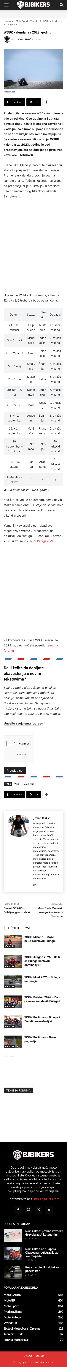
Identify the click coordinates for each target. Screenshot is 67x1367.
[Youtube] (49, 1210)
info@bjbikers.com (46, 1199)
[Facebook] (18, 1210)
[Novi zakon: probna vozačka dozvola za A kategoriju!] (13, 1235)
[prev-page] (6, 1054)
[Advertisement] (33, 248)
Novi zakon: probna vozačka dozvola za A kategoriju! (44, 1232)
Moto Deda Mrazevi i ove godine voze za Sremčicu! (50, 912)
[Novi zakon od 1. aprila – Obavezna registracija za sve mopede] (13, 1253)
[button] (6, 5)
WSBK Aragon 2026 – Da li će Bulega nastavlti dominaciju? (42, 961)
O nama (28, 1355)
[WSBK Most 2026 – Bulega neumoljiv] (13, 981)
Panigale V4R (46, 541)
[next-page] (12, 1054)
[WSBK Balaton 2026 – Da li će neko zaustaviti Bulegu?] (13, 1001)
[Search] (62, 5)
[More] (46, 102)
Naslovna (9, 21)
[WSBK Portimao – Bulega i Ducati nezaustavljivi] (13, 1022)
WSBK (17, 784)
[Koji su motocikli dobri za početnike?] (13, 1272)
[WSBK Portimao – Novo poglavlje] (13, 1042)
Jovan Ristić (24, 39)
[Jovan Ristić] (7, 39)
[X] (38, 1210)
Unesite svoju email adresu (25, 723)
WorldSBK (35, 21)
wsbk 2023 (29, 784)
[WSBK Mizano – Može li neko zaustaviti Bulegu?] (13, 941)
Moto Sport (22, 21)
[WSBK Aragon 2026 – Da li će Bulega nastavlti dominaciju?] (13, 961)
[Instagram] (34, 884)
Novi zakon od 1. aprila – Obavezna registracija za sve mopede (42, 1252)
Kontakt (40, 1355)
